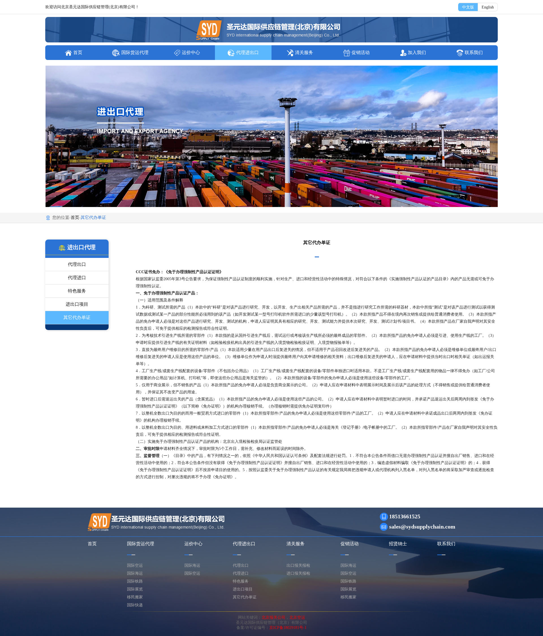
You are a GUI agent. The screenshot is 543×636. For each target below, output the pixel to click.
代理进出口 (247, 52)
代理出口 (77, 264)
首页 (77, 52)
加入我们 (417, 52)
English (488, 7)
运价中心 (191, 52)
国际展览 (135, 589)
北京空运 (297, 617)
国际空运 (135, 565)
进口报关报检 (298, 573)
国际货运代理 (134, 52)
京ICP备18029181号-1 (288, 628)
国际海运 (135, 573)
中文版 (468, 7)
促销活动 (361, 52)
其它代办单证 (76, 317)
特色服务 (77, 290)
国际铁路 (135, 581)
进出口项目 (77, 304)
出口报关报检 (298, 565)
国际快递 (135, 605)
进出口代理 (81, 247)
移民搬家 (135, 597)
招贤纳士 (398, 543)
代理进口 (77, 277)
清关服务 (304, 52)
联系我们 (474, 52)
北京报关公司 (273, 617)
